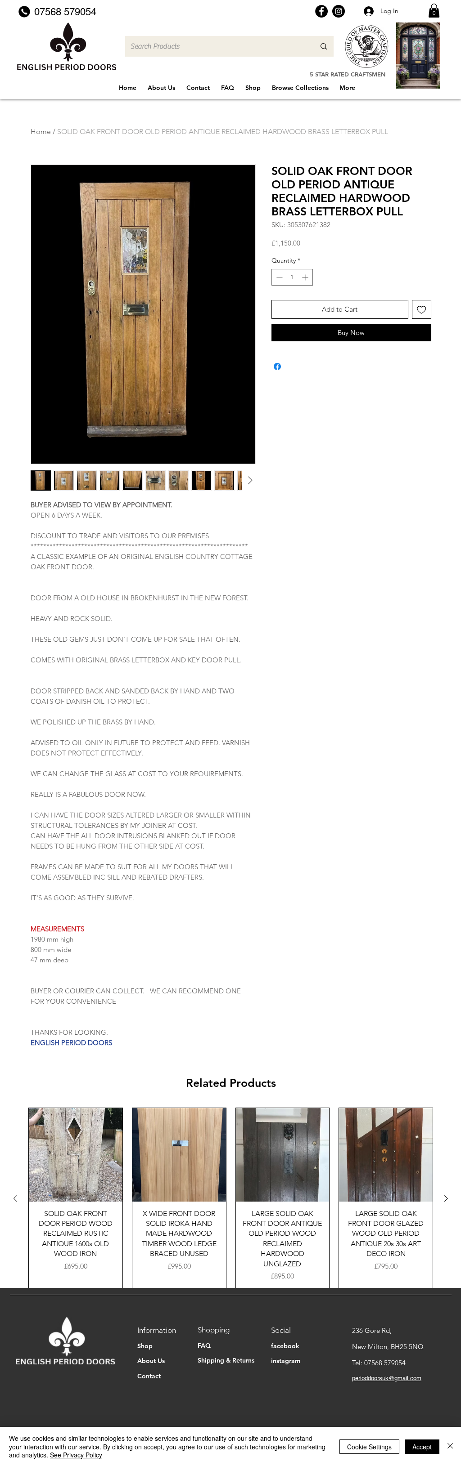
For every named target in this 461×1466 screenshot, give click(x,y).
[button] (434, 11)
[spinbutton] (292, 277)
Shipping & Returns (226, 1360)
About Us (151, 1361)
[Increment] (306, 277)
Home (41, 131)
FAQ (204, 1345)
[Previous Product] (15, 1198)
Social (281, 1330)
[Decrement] (278, 277)
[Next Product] (446, 1198)
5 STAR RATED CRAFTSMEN (347, 74)
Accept (422, 1446)
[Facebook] (321, 11)
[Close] (450, 1446)
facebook (285, 1346)
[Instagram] (338, 11)
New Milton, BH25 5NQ (388, 1346)
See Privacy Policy (76, 1454)
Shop (145, 1346)
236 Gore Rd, (372, 1330)
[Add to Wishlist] (421, 309)
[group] (231, 1198)
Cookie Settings (369, 1446)
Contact (149, 1376)
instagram (285, 1361)
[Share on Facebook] (277, 366)
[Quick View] (75, 1155)
